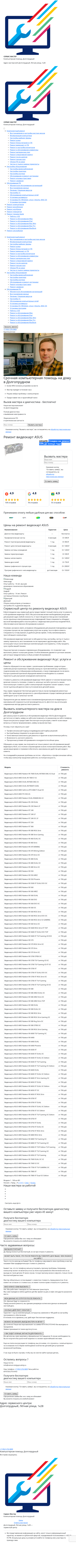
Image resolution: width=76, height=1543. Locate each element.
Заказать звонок (10, 327)
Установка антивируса (18, 197)
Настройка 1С (15, 193)
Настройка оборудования (17, 166)
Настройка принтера (18, 171)
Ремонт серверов (16, 181)
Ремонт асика (15, 140)
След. (27, 1183)
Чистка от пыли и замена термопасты (24, 164)
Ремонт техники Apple (15, 214)
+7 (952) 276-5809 (10, 329)
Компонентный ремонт (16, 131)
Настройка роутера (17, 174)
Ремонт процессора (17, 159)
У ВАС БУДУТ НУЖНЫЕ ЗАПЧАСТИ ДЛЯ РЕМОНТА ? (23, 1333)
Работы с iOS (15, 216)
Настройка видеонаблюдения (21, 169)
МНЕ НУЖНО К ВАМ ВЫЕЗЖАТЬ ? (16, 1287)
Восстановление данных (19, 188)
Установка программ (18, 202)
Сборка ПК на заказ (17, 162)
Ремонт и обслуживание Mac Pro (22, 226)
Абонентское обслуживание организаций (26, 185)
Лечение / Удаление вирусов (21, 190)
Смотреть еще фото (12, 1203)
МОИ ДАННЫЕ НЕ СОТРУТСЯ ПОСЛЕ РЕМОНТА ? (22, 1298)
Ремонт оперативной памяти (21, 155)
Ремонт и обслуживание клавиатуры (24, 150)
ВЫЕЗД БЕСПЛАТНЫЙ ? (13, 1249)
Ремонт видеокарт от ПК (19, 145)
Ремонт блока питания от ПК (21, 143)
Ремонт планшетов (14, 212)
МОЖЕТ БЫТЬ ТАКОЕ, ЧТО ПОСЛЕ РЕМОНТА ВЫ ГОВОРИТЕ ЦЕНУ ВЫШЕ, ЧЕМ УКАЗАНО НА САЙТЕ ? (38, 1257)
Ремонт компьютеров (15, 204)
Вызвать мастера (35, 425)
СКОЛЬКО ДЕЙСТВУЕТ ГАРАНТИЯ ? (17, 1310)
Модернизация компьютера (21, 136)
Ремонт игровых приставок (20, 178)
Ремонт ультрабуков (15, 231)
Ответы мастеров (21, 1523)
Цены (21, 1520)
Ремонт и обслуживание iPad (21, 221)
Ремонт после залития (18, 157)
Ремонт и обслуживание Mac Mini (23, 223)
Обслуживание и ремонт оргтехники (24, 176)
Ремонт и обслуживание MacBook (23, 228)
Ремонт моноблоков (15, 207)
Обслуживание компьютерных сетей (24, 195)
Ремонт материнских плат (20, 152)
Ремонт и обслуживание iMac (21, 219)
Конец (33, 1183)
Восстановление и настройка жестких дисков (27, 133)
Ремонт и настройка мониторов (22, 147)
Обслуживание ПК (14, 183)
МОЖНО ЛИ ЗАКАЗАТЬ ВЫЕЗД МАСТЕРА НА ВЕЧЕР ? (24, 1322)
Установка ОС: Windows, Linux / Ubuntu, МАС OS (28, 200)
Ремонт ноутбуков (14, 209)
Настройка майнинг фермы (20, 138)
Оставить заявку (51, 481)
